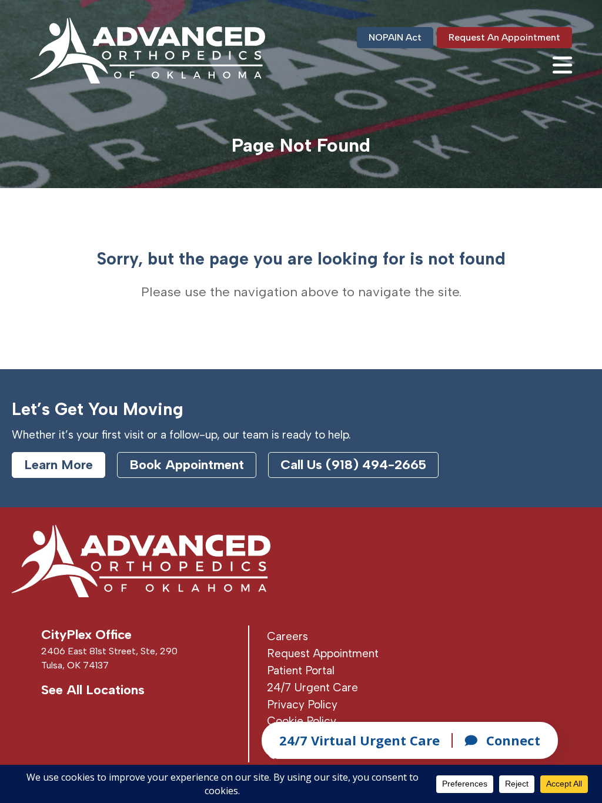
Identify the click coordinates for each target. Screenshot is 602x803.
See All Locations (93, 690)
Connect (513, 740)
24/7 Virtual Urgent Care (359, 740)
